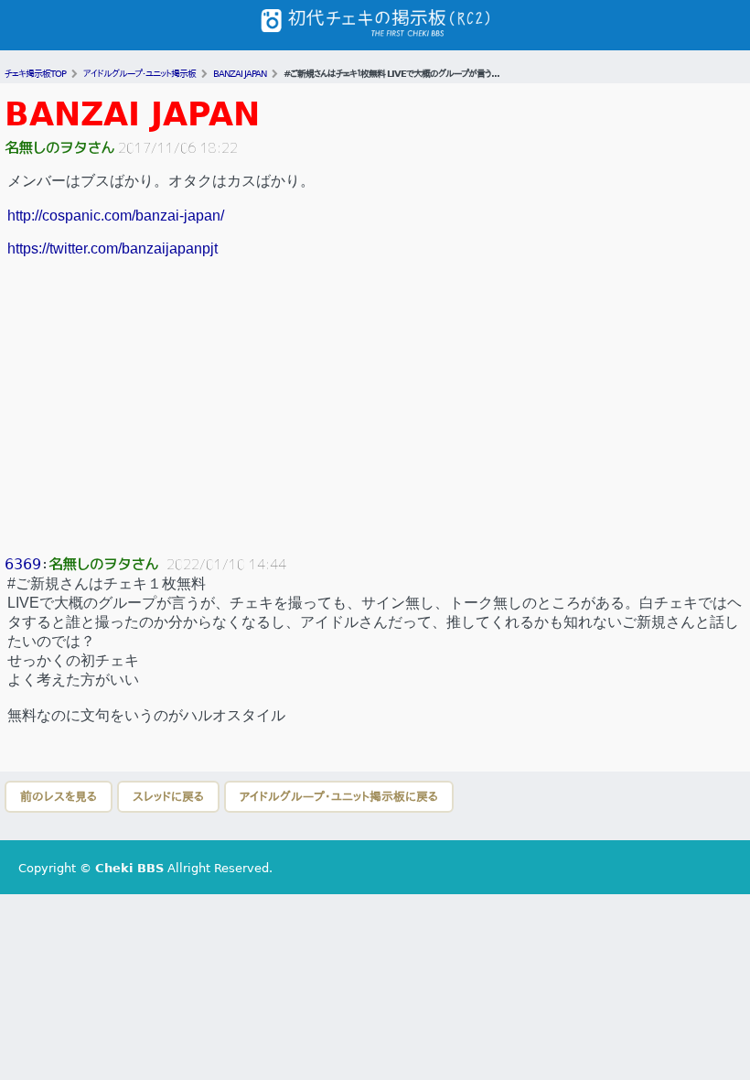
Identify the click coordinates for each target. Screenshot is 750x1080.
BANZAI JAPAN (132, 114)
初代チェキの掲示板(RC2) (375, 25)
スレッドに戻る (168, 797)
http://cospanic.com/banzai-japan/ (115, 215)
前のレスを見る (58, 797)
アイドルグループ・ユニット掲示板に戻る (339, 797)
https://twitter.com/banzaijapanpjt (112, 248)
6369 (23, 564)
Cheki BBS (129, 868)
